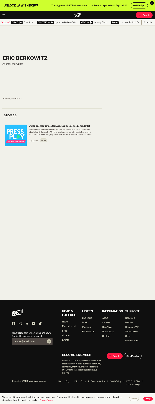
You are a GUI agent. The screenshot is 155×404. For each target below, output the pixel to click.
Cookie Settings (133, 384)
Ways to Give (131, 331)
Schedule (148, 22)
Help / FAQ (107, 327)
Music (85, 322)
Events (65, 340)
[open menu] (4, 15)
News (65, 321)
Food (64, 330)
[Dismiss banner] (152, 3)
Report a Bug (63, 381)
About (105, 318)
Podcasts (86, 327)
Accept (148, 398)
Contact (106, 336)
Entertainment (69, 326)
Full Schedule (88, 331)
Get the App (139, 5)
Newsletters (108, 331)
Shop (127, 336)
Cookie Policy (114, 381)
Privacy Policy (79, 381)
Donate (146, 15)
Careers (106, 322)
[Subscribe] (49, 341)
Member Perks (132, 340)
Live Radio (87, 318)
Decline (134, 398)
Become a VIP (132, 327)
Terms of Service (96, 381)
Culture (65, 335)
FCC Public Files (132, 381)
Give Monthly (132, 356)
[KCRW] (17, 315)
